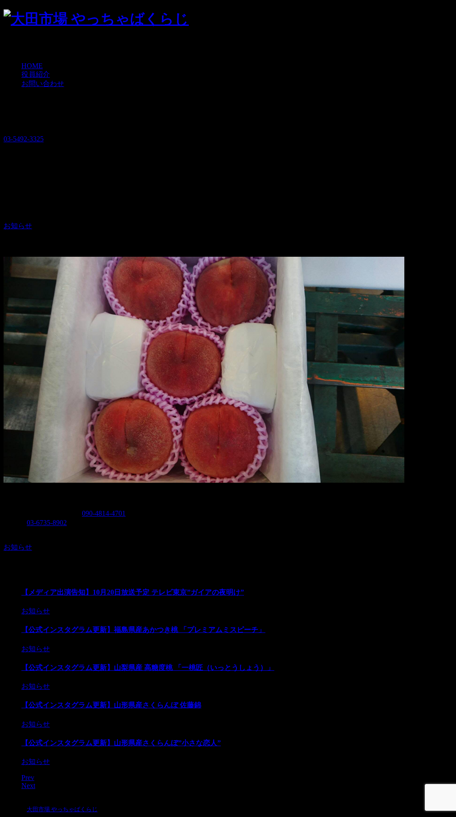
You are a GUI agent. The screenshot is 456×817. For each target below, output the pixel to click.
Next (28, 785)
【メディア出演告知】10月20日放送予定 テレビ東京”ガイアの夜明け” (132, 592)
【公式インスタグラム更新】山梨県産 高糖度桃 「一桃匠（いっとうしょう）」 (147, 667)
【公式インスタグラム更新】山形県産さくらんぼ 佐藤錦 (111, 705)
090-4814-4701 (104, 513)
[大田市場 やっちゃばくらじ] (96, 19)
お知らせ (18, 226)
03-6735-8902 (47, 522)
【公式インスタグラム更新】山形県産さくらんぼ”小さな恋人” (121, 743)
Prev (27, 777)
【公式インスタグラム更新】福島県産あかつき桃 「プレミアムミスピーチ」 (143, 629)
